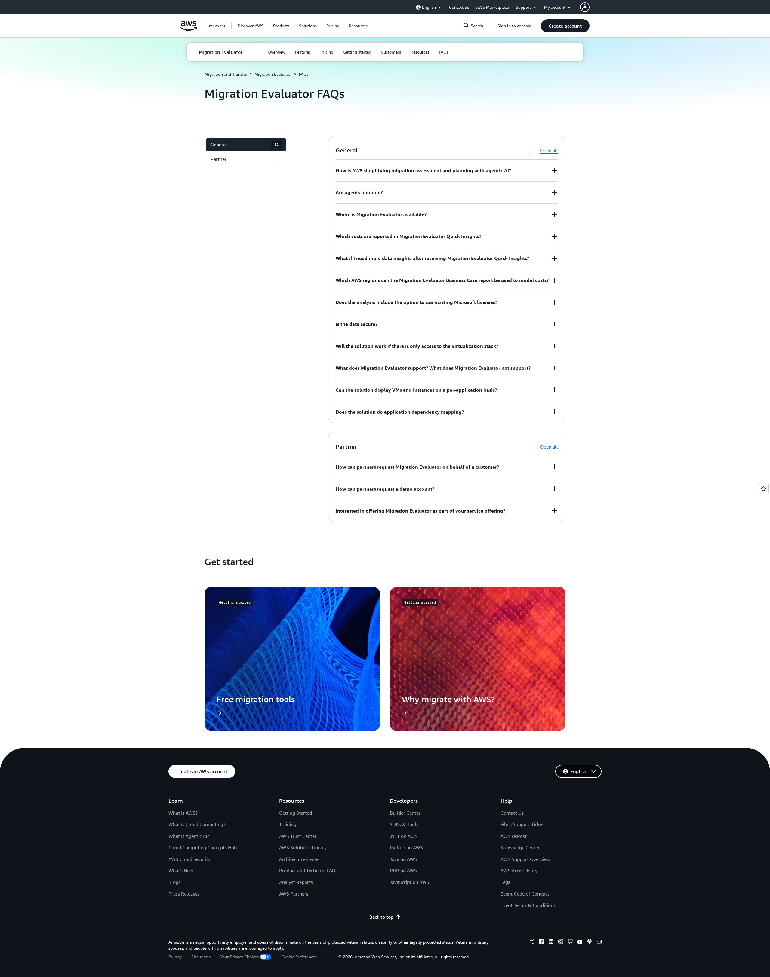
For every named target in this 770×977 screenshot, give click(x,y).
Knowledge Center (520, 847)
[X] (531, 942)
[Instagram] (560, 942)
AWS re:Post (513, 836)
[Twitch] (570, 942)
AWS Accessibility (518, 871)
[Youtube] (580, 942)
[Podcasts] (589, 942)
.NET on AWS (403, 836)
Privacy (175, 956)
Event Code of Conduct (524, 894)
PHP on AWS (403, 871)
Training (287, 824)
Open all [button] (549, 150)
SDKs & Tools (404, 824)
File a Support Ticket (522, 824)
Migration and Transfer (226, 74)
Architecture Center (299, 859)
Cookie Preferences (299, 956)
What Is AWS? (183, 813)
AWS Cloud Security (189, 859)
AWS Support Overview (525, 859)
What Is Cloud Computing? (196, 824)
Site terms (201, 956)
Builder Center (405, 813)
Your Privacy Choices (239, 956)
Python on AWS (406, 847)
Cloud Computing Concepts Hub (202, 847)
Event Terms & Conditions (528, 905)
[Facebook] (541, 942)
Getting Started (295, 813)
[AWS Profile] (585, 7)
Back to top (381, 917)
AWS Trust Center (297, 836)
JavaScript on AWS (409, 882)
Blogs (174, 882)
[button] (250, 25)
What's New (180, 871)
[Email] (599, 942)
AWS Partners (293, 894)
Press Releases (183, 894)
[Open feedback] (763, 488)
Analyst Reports (296, 882)
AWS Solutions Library (303, 847)
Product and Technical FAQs (308, 871)
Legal (506, 882)
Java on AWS (403, 859)
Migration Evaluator (273, 74)
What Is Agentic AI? (188, 836)
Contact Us (512, 813)
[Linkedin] (551, 942)
